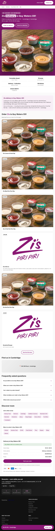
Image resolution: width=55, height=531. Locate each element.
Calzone (6, 433)
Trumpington (7, 420)
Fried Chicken (29, 430)
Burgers (41, 430)
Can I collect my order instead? (11, 390)
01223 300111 (40, 2)
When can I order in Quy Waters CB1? (13, 385)
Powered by (4, 500)
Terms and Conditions (33, 518)
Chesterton (14, 416)
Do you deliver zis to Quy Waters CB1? (13, 380)
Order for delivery (8, 25)
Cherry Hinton (37, 416)
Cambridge (23, 413)
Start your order (27, 461)
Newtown (16, 413)
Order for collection (22, 25)
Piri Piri (21, 430)
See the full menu (27, 352)
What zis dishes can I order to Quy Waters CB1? (15, 395)
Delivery (7, 7)
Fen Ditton (45, 416)
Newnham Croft (43, 413)
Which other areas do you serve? (12, 400)
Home (3, 7)
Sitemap (30, 520)
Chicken (6, 430)
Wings (47, 430)
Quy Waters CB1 (14, 7)
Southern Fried (14, 430)
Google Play (11, 485)
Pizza (36, 430)
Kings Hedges (28, 416)
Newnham (6, 416)
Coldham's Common (32, 413)
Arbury (21, 416)
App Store (5, 485)
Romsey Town (7, 413)
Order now (49, 2)
